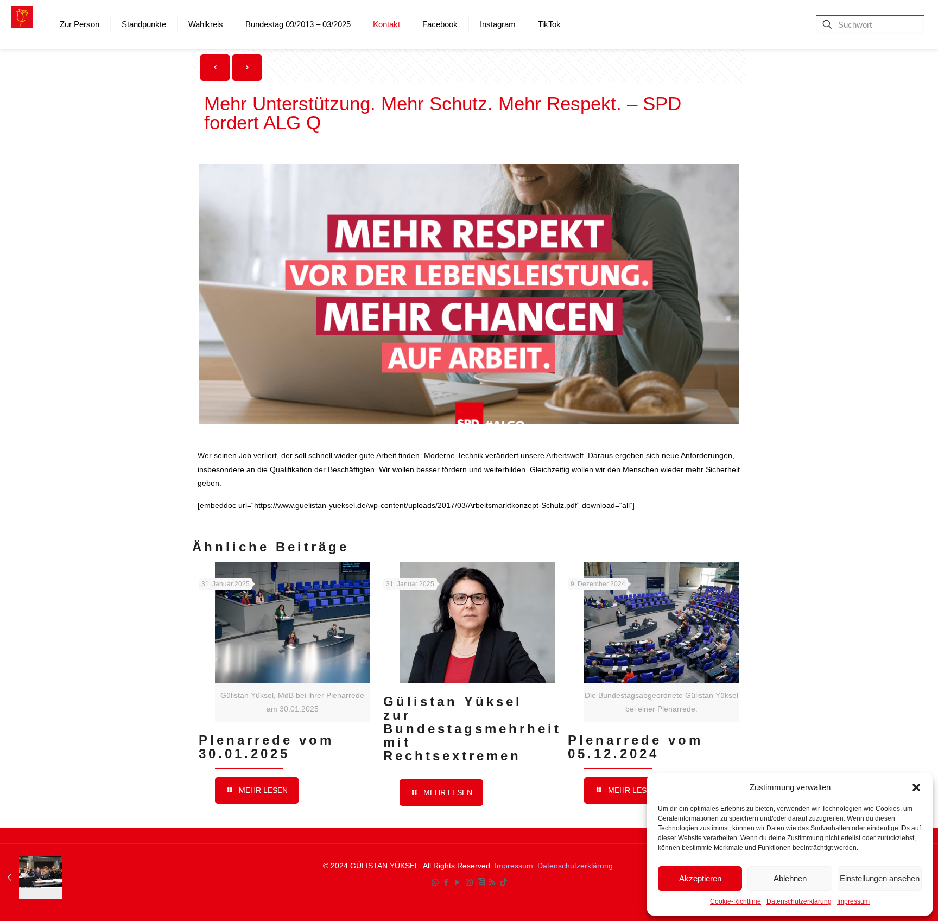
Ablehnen (790, 878)
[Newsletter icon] (481, 882)
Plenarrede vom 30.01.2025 (266, 747)
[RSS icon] (492, 882)
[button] (916, 787)
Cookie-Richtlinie (735, 901)
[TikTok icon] (503, 882)
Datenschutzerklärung (799, 901)
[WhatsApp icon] (435, 882)
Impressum (853, 901)
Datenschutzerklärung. (576, 865)
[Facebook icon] (446, 882)
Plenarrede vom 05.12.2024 (635, 747)
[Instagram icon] (469, 882)
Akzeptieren (700, 878)
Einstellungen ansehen (880, 878)
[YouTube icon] (458, 882)
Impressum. (516, 865)
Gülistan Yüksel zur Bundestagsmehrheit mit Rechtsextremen (472, 728)
